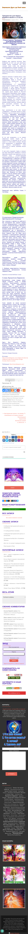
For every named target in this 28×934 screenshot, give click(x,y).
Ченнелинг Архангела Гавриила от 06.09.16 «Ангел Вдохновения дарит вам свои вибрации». (14, 572)
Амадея (12, 675)
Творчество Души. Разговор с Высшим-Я (13, 828)
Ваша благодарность (14, 509)
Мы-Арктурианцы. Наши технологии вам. (15, 816)
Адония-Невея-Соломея (11, 791)
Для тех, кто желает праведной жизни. (14, 543)
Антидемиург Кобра (18, 794)
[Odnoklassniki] (12, 390)
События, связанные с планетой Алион (14, 583)
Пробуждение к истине (16, 820)
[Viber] (16, 501)
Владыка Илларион (8, 802)
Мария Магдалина (6, 815)
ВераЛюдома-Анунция (19, 800)
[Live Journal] (21, 390)
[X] (8, 501)
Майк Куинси (20, 813)
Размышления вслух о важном (14, 821)
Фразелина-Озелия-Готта (12, 831)
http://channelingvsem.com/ (17, 364)
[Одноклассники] (5, 501)
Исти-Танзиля (13, 813)
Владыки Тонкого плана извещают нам (11, 804)
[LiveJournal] (12, 501)
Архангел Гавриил (12, 401)
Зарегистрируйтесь (9, 663)
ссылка (9, 407)
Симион (13, 828)
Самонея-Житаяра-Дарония (14, 824)
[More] (24, 390)
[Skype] (17, 501)
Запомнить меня (14, 658)
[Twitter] (15, 390)
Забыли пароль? (19, 663)
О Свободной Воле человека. (12, 530)
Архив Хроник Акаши (19, 799)
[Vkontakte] (3, 390)
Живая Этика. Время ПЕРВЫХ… (12, 588)
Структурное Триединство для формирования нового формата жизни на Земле (13, 396)
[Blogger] (10, 501)
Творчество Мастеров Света (14, 398)
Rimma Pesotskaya (8, 787)
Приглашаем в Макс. (9, 546)
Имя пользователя (14, 647)
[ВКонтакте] (3, 501)
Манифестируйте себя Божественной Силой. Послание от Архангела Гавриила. (14, 619)
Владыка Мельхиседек (18, 802)
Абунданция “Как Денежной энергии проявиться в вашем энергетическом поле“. (14, 565)
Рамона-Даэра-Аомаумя (13, 823)
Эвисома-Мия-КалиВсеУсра (14, 835)
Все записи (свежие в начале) (14, 517)
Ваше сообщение (14, 750)
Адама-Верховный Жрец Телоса (17, 789)
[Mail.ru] (9, 390)
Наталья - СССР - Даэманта (10, 818)
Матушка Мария (14, 815)
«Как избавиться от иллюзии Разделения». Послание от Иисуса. (14, 612)
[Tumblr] (14, 501)
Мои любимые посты (14, 693)
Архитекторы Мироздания (9, 800)
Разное (5, 823)
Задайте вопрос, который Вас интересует (14, 709)
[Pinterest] (18, 390)
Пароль (14, 651)
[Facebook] (6, 390)
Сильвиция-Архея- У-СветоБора (10, 405)
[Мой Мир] (7, 501)
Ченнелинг (22, 405)
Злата (9, 810)
